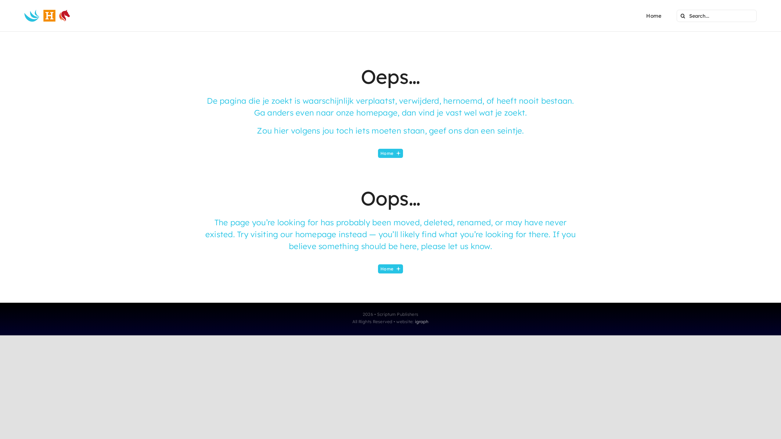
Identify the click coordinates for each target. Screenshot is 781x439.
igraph (422, 321)
